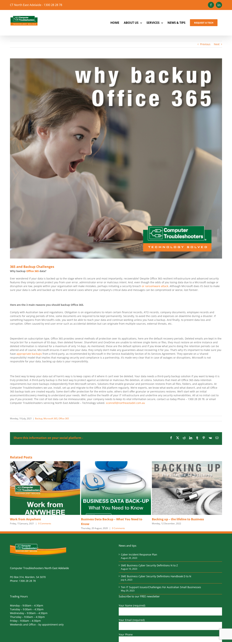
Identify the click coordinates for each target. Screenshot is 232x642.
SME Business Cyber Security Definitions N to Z (149, 565)
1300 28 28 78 (27, 581)
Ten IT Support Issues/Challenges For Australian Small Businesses (161, 587)
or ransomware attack (155, 286)
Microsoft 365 (50, 418)
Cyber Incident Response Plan (139, 554)
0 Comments (44, 523)
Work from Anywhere (25, 519)
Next (216, 44)
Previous (205, 44)
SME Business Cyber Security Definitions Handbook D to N (156, 576)
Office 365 (32, 271)
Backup (38, 418)
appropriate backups (29, 353)
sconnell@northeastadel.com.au (125, 403)
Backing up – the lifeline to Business (178, 519)
